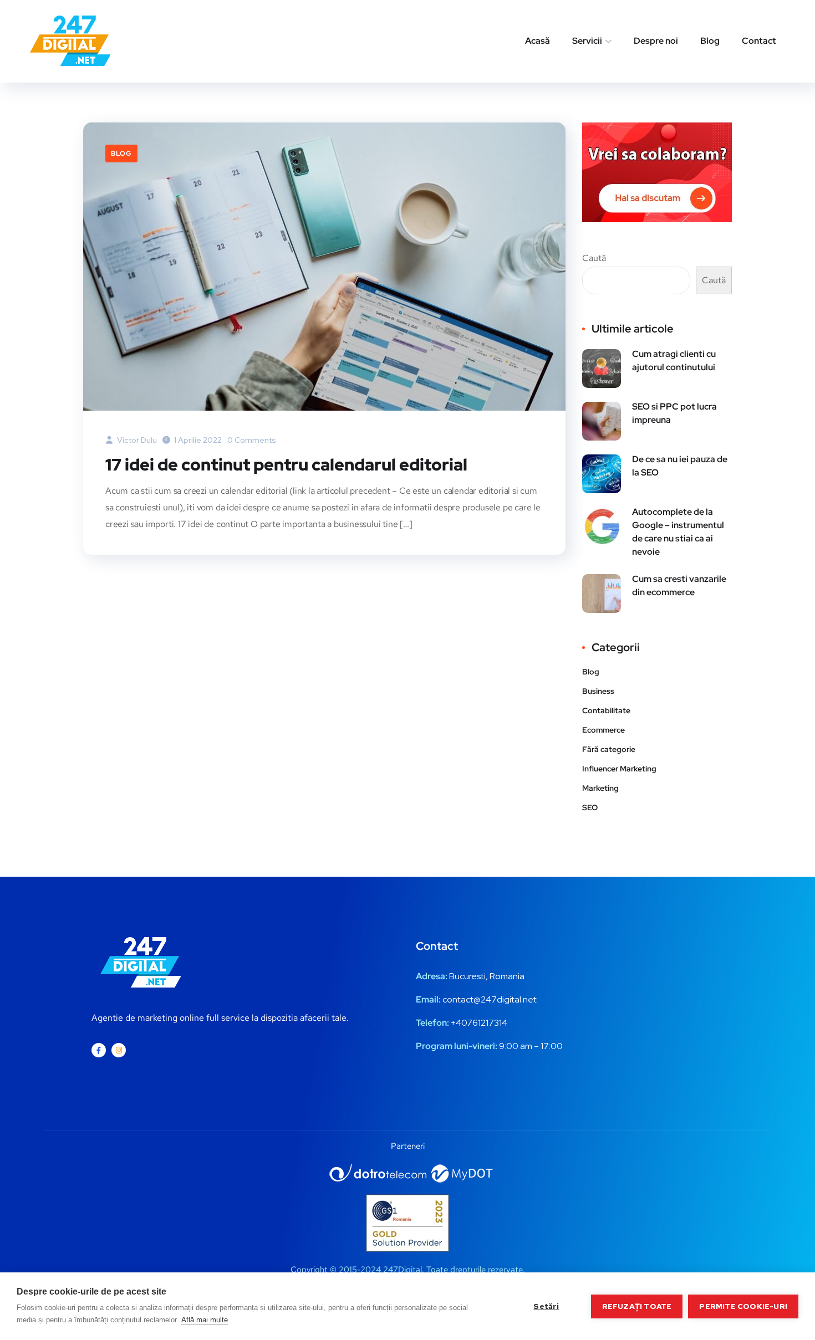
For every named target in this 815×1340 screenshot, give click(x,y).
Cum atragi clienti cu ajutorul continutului (674, 360)
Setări (546, 1306)
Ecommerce (603, 730)
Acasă (537, 41)
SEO (590, 807)
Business (598, 691)
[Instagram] (118, 1050)
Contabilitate (606, 710)
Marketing (600, 788)
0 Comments (251, 440)
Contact (759, 41)
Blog (710, 41)
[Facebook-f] (98, 1050)
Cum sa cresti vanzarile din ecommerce (679, 585)
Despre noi (656, 41)
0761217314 (484, 1023)
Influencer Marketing (619, 769)
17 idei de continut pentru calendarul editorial (286, 464)
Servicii (587, 41)
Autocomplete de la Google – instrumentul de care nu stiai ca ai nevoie (678, 532)
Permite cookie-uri (743, 1306)
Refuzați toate (637, 1306)
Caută (594, 258)
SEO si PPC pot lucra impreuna (674, 413)
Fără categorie (608, 749)
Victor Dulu (136, 440)
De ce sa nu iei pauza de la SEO (679, 465)
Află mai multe (204, 1320)
